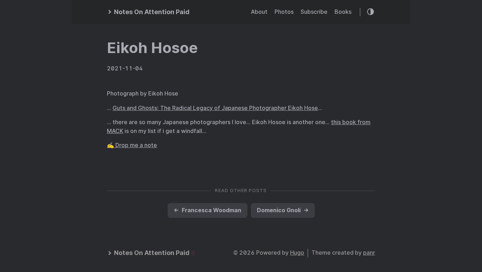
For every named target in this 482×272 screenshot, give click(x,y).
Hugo (297, 252)
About (259, 11)
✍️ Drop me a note (132, 145)
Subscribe (314, 11)
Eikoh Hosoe (152, 48)
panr (369, 252)
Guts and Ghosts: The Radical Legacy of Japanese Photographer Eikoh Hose (215, 108)
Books (343, 11)
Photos (284, 11)
